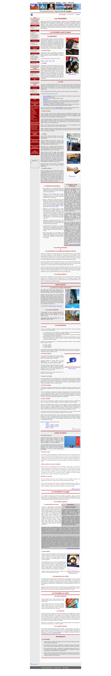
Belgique (42, 60)
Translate (78, 14)
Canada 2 (52, 424)
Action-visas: (45, 100)
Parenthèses (35, 151)
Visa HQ (44, 99)
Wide (50, 96)
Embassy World (46, 96)
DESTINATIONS (59, 107)
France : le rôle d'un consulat (74, 244)
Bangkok (55, 159)
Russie (54, 208)
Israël (57, 204)
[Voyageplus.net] (35, 167)
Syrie (53, 206)
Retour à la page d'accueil (47, 667)
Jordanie (61, 205)
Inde (75, 278)
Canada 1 (47, 424)
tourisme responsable (57, 632)
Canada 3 (56, 424)
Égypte (76, 511)
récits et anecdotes (35, 153)
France (50, 60)
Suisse (53, 60)
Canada (46, 60)
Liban (57, 206)
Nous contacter (66, 667)
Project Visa (45, 98)
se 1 (48, 427)
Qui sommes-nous (57, 667)
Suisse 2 (52, 427)
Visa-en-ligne (45, 104)
